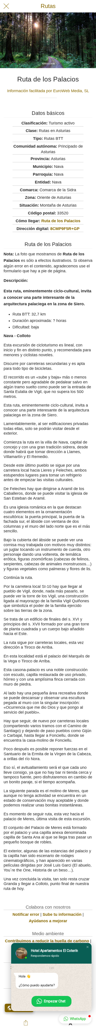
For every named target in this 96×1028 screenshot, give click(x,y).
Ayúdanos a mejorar (48, 921)
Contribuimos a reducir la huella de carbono (47, 941)
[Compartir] (26, 1022)
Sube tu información (62, 914)
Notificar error (26, 914)
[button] (87, 947)
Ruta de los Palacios (60, 221)
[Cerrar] (6, 6)
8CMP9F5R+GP (64, 228)
